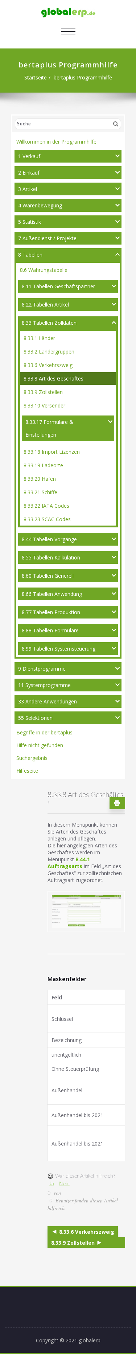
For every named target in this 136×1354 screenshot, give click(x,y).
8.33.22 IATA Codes (46, 505)
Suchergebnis (32, 757)
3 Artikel (27, 189)
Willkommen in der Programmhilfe (56, 141)
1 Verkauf (29, 156)
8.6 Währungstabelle (43, 269)
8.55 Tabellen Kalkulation (51, 557)
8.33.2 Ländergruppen (49, 351)
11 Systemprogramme (44, 685)
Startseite (35, 77)
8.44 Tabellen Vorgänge (49, 539)
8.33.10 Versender (44, 405)
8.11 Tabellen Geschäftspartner (58, 286)
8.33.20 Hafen (40, 478)
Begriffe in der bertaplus (44, 732)
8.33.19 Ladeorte (43, 465)
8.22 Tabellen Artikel (45, 304)
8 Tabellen (30, 254)
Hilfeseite (27, 770)
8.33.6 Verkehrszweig (48, 365)
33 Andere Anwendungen (47, 701)
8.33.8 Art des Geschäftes (53, 378)
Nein (64, 1183)
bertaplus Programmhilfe (83, 77)
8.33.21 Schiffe (40, 492)
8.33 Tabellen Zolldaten (49, 322)
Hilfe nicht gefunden (39, 745)
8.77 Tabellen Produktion (51, 612)
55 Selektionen (35, 717)
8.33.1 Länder (39, 338)
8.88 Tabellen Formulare (50, 630)
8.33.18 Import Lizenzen (52, 451)
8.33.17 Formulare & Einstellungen (49, 428)
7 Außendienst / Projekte (47, 238)
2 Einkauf (29, 172)
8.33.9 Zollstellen (43, 392)
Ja (51, 1183)
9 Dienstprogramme (42, 668)
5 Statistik (29, 221)
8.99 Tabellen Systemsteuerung (58, 648)
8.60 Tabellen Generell (48, 575)
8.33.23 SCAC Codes (47, 519)
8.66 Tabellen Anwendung (52, 593)
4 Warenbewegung (40, 205)
